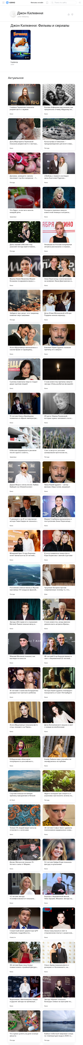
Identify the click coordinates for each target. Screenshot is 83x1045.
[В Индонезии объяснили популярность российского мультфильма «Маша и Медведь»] (24, 752)
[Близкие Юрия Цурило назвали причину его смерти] (59, 340)
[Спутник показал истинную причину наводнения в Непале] (24, 786)
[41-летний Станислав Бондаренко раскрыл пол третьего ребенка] (24, 683)
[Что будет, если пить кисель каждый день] (24, 203)
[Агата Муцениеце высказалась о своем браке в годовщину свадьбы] (24, 340)
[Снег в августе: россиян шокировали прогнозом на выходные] (59, 443)
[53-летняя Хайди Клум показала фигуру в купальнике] (59, 855)
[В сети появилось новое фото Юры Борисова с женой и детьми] (59, 546)
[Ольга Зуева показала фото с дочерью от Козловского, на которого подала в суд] (59, 958)
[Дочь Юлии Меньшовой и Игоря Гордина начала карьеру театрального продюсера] (59, 306)
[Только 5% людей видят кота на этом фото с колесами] (24, 820)
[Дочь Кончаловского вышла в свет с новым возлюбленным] (59, 718)
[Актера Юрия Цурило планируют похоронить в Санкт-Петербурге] (59, 683)
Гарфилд (14, 62)
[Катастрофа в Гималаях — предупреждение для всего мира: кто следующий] (59, 134)
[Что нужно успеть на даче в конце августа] (24, 1026)
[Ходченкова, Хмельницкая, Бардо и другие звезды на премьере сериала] (24, 992)
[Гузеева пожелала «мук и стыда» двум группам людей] (24, 374)
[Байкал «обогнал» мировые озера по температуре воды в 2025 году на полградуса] (59, 1026)
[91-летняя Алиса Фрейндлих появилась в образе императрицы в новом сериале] (24, 409)
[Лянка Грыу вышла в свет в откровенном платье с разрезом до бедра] (59, 923)
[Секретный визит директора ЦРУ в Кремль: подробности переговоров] (24, 923)
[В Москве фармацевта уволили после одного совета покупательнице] (24, 443)
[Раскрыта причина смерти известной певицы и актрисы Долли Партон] (59, 203)
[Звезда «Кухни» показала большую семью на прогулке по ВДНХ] (59, 992)
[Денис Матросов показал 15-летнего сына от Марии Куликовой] (24, 855)
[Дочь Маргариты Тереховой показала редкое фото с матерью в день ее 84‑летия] (24, 134)
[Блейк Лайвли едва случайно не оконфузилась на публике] (59, 752)
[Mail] (7, 2)
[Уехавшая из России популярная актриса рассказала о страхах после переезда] (59, 237)
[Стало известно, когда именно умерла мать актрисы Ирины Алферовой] (59, 615)
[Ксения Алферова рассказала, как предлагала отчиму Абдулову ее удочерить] (59, 100)
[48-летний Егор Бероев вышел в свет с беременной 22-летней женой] (59, 649)
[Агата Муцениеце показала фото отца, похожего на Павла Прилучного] (24, 718)
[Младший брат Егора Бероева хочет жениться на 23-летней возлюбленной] (24, 546)
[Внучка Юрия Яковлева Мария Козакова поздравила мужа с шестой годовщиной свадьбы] (24, 272)
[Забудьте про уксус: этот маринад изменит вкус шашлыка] (24, 306)
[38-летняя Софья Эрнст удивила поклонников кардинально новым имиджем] (59, 820)
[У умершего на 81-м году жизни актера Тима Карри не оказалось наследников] (24, 512)
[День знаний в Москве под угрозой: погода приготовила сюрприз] (24, 237)
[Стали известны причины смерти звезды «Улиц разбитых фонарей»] (59, 374)
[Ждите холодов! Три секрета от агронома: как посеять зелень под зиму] (59, 786)
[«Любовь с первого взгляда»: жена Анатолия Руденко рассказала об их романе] (59, 169)
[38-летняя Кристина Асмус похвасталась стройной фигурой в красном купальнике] (24, 958)
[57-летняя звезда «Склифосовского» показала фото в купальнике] (24, 889)
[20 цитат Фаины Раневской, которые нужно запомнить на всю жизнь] (59, 409)
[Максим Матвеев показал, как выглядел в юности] (24, 649)
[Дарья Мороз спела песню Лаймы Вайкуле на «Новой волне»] (24, 477)
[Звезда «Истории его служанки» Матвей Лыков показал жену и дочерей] (24, 615)
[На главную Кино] (12, 2)
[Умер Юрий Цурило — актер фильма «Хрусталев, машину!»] (59, 477)
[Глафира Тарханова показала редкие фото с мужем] (24, 100)
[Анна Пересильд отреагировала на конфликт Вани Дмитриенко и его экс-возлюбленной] (59, 272)
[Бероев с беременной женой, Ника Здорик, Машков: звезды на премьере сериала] (59, 889)
